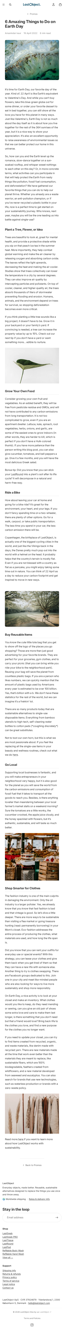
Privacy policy (9, 1277)
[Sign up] (57, 1217)
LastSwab (7, 1233)
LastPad (6, 1247)
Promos (33, 14)
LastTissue (7, 1240)
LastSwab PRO (10, 1236)
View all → (7, 1257)
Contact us (8, 1287)
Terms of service (10, 1280)
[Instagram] (32, 1325)
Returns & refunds (11, 1274)
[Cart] (60, 4)
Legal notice (8, 1284)
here (15, 754)
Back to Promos (33, 1165)
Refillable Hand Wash (13, 1254)
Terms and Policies (32, 1318)
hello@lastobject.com (39, 1303)
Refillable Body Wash (13, 1250)
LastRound (17, 474)
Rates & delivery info (39, 1199)
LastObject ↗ (45, 1312)
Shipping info (9, 1270)
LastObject (25, 1312)
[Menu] (3, 4)
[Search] (10, 4)
